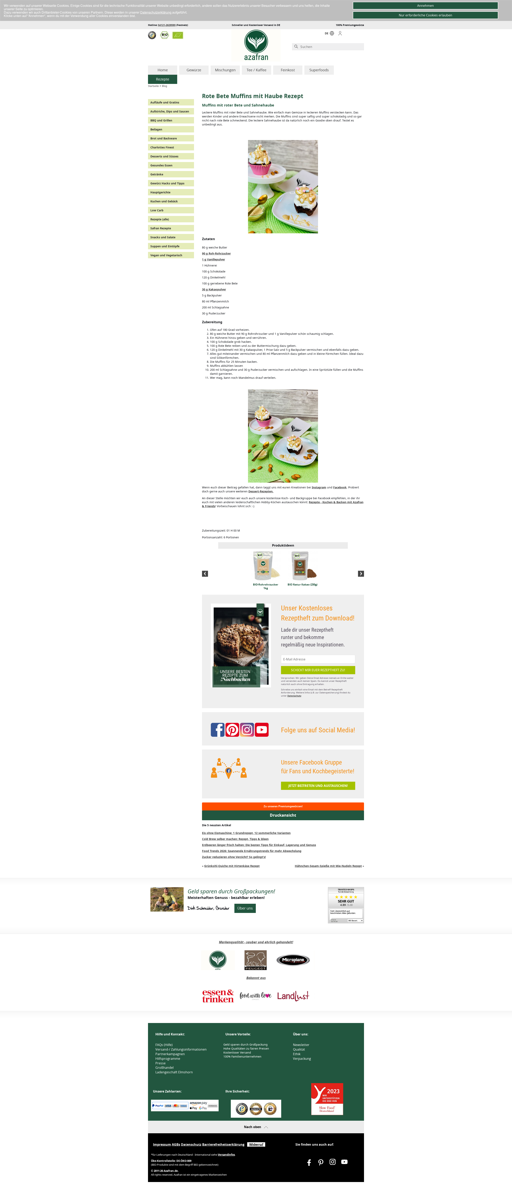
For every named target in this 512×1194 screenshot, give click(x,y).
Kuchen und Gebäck (164, 201)
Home (163, 70)
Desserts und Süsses (164, 156)
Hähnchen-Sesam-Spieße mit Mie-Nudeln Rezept (328, 866)
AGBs (176, 1144)
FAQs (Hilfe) (164, 1045)
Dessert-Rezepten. (260, 491)
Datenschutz (294, 695)
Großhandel (164, 1067)
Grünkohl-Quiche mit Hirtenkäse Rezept (232, 866)
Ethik (296, 1054)
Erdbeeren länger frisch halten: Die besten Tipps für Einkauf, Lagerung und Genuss (259, 845)
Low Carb (156, 210)
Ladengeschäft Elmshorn (174, 1072)
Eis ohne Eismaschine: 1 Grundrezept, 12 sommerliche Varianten (246, 833)
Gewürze (194, 70)
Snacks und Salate (162, 237)
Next (361, 574)
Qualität (299, 1049)
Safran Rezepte (160, 228)
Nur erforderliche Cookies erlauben (425, 15)
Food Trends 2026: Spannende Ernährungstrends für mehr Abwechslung (251, 851)
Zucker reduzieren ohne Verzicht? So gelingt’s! (234, 857)
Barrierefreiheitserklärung (223, 1144)
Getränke (156, 174)
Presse (160, 1063)
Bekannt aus (256, 978)
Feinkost (288, 70)
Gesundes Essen (161, 165)
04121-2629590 (167, 25)
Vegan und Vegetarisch (166, 255)
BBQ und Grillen (161, 120)
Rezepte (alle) (159, 219)
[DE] (332, 34)
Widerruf (256, 1144)
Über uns (245, 908)
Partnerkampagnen (170, 1054)
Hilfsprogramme (167, 1058)
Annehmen (425, 5)
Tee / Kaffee (256, 70)
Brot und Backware (163, 138)
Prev (205, 574)
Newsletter (301, 1045)
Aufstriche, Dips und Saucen (169, 111)
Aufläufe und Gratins (164, 102)
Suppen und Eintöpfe (164, 246)
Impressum (162, 1144)
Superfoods (319, 70)
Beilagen (156, 129)
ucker (216, 253)
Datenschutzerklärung (156, 12)
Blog (164, 86)
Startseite (153, 86)
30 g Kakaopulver (214, 289)
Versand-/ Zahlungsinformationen (181, 1049)
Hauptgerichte (160, 192)
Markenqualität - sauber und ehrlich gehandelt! (256, 942)
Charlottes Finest (162, 147)
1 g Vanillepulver (213, 259)
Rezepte (162, 79)
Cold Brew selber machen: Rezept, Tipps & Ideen (235, 839)
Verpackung (302, 1058)
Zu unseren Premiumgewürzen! (283, 806)
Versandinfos (226, 1154)
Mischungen (225, 70)
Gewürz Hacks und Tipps (167, 183)
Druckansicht (283, 815)
